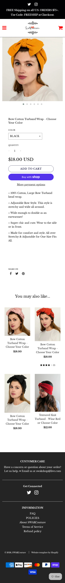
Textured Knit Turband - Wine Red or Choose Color (47, 419)
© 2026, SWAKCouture (15, 552)
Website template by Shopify (44, 552)
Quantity (13, 145)
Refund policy (32, 531)
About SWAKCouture (33, 522)
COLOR (11, 130)
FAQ (32, 513)
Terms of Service (32, 526)
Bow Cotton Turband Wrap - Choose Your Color (17, 343)
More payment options (31, 184)
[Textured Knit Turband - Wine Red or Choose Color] (47, 393)
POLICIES (32, 517)
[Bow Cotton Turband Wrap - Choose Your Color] (17, 321)
